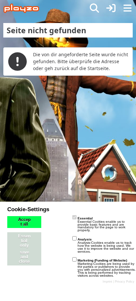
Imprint (107, 281)
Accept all (24, 222)
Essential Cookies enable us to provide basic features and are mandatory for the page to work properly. (101, 224)
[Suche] (94, 8)
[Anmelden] (111, 8)
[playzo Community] (21, 8)
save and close (24, 257)
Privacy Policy (124, 281)
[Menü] (127, 8)
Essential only (24, 241)
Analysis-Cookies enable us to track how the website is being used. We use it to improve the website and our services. (106, 245)
